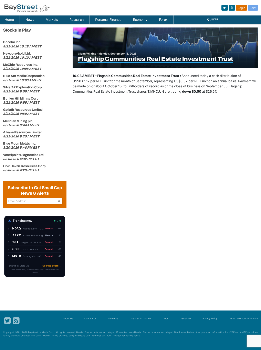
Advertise (113, 318)
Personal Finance (108, 20)
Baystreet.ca (34, 332)
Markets (52, 20)
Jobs (165, 318)
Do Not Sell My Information (243, 318)
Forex (163, 20)
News (29, 20)
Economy (140, 20)
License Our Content (141, 318)
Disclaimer (185, 318)
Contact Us (90, 318)
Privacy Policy (209, 318)
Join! (253, 8)
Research (77, 20)
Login (241, 8)
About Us (68, 318)
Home (9, 20)
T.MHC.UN (155, 91)
